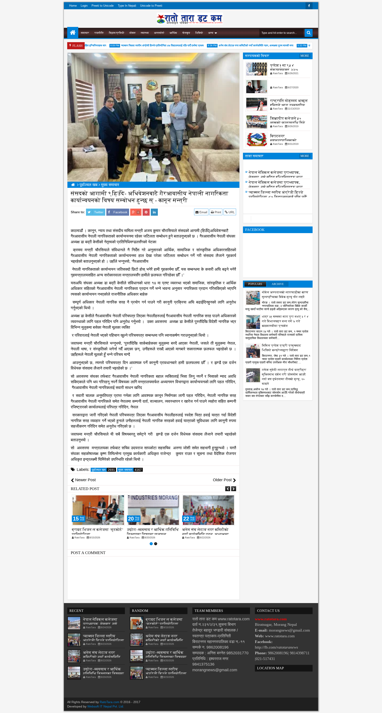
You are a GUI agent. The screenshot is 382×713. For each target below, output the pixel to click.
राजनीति (99, 32)
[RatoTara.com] (72, 32)
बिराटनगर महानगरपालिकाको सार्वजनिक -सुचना (283, 140)
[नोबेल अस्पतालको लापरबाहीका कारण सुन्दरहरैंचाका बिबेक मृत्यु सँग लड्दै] (253, 297)
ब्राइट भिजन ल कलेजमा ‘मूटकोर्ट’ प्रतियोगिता (164, 621)
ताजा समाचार (254, 156)
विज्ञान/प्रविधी (116, 32)
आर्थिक (173, 32)
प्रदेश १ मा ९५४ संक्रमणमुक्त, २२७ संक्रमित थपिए (284, 69)
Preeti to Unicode (103, 5)
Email (203, 212)
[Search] (309, 33)
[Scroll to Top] (375, 706)
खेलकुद (186, 32)
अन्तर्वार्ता (159, 32)
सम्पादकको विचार (257, 56)
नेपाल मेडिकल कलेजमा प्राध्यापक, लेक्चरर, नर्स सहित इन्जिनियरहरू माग (276, 176)
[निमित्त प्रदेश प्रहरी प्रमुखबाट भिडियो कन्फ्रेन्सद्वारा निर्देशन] (253, 351)
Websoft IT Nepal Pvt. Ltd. (105, 706)
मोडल (133, 32)
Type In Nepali (127, 5)
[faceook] (277, 218)
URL (231, 212)
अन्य (210, 32)
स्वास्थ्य (145, 32)
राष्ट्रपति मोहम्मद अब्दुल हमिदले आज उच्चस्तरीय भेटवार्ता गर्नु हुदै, (289, 105)
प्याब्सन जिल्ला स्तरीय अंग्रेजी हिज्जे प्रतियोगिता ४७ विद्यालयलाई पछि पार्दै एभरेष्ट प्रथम (151, 45)
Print (217, 212)
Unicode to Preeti (151, 5)
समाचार (85, 32)
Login (84, 5)
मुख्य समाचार (130, 470)
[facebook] (309, 5)
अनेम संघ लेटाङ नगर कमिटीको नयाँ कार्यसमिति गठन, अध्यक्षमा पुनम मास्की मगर (244, 45)
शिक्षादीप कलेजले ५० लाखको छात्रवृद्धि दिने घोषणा (287, 122)
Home (73, 5)
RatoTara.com (109, 702)
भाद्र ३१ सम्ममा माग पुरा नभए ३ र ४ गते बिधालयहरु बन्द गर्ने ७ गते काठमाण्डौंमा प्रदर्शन (285, 321)
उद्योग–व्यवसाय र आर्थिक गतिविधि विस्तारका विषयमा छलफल (98, 532)
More (304, 55)
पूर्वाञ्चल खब (103, 470)
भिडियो (199, 32)
